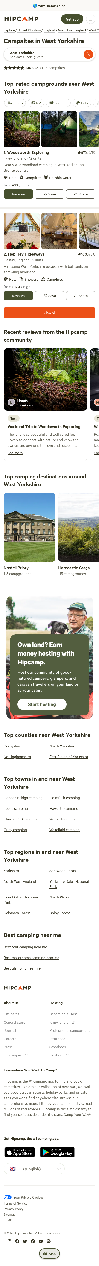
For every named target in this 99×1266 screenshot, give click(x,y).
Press (8, 1046)
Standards (58, 1046)
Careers (10, 1038)
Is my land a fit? (62, 1022)
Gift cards (11, 1013)
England (49, 30)
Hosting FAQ (60, 1054)
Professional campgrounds (71, 1030)
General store (14, 1022)
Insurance (57, 1038)
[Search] (88, 54)
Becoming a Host (63, 1013)
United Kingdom (29, 30)
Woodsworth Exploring (59, 426)
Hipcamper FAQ (16, 1054)
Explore (9, 30)
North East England (72, 30)
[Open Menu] (90, 19)
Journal (10, 1030)
